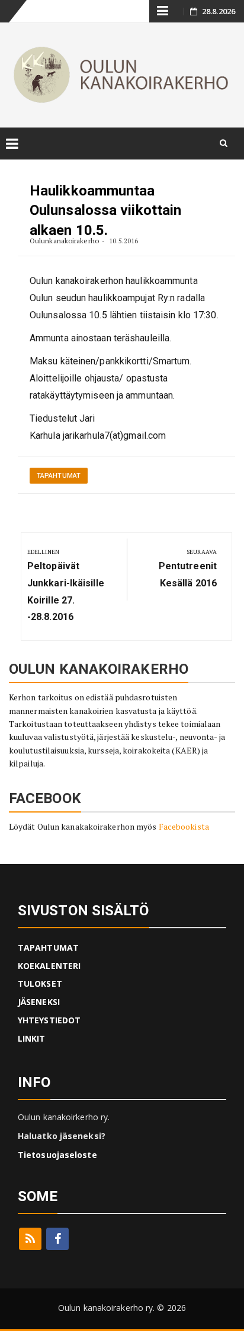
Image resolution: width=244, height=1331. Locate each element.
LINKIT (32, 1038)
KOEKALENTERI (49, 965)
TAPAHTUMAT (48, 947)
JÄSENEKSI (39, 1001)
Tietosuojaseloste (57, 1154)
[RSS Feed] (30, 1239)
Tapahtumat (59, 475)
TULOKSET (40, 983)
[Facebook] (57, 1239)
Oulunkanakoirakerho (64, 240)
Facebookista (184, 826)
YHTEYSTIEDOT (49, 1020)
